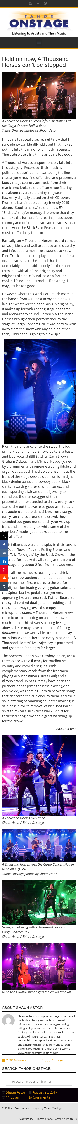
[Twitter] (45, 3)
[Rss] (30, 3)
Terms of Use (45, 1119)
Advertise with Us (66, 1119)
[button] (39, 42)
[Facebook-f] (38, 3)
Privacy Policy (25, 1119)
